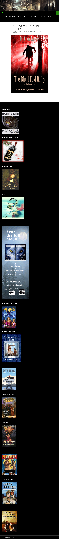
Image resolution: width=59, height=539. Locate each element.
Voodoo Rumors (5, 19)
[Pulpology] (9, 436)
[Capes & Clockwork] (9, 492)
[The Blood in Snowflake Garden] (13, 151)
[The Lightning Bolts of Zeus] (11, 347)
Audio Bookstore (12, 16)
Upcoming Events (50, 16)
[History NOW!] (10, 122)
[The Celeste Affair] (10, 179)
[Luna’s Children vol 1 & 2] (15, 262)
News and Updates (32, 16)
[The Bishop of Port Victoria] (9, 316)
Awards (19, 16)
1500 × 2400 (26, 31)
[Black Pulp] (9, 464)
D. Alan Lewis (6, 13)
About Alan (4, 16)
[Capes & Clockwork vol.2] (9, 521)
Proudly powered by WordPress (8, 537)
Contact (25, 16)
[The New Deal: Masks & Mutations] (9, 379)
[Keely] (13, 207)
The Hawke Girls (41, 16)
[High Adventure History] (9, 407)
